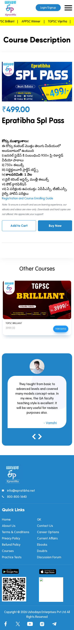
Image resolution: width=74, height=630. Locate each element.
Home (6, 519)
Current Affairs (47, 538)
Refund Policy (11, 544)
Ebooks (42, 544)
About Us (8, 525)
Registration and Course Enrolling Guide (27, 198)
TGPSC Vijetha (53, 21)
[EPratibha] (10, 8)
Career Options (48, 532)
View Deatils (60, 328)
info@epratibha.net (21, 490)
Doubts (42, 551)
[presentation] (34, 437)
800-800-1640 (17, 496)
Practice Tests (11, 557)
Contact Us (45, 525)
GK (39, 519)
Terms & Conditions (15, 532)
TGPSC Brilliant (14, 323)
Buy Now (55, 226)
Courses (8, 551)
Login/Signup (48, 8)
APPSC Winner (27, 21)
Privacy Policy (11, 538)
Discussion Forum (49, 557)
